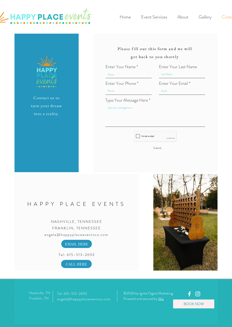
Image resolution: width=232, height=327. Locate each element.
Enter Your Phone (120, 83)
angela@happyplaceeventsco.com (76, 234)
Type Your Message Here (126, 100)
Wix (161, 298)
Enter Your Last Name (178, 67)
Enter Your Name (120, 67)
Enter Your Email (173, 83)
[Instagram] (197, 294)
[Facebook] (189, 294)
